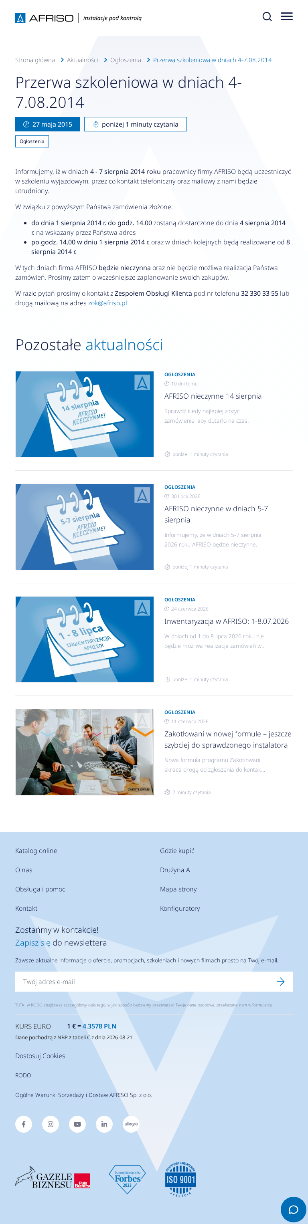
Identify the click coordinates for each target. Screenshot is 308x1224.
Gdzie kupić (177, 850)
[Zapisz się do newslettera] (281, 982)
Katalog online (36, 850)
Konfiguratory (180, 908)
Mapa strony (178, 889)
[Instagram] (50, 1124)
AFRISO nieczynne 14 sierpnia (213, 396)
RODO (23, 1075)
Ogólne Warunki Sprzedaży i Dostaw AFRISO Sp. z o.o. (83, 1095)
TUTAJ (20, 1005)
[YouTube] (77, 1124)
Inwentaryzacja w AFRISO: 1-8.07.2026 (226, 621)
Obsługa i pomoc (40, 889)
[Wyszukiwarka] (267, 18)
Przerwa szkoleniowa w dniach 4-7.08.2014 (212, 60)
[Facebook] (23, 1124)
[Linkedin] (104, 1124)
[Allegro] (131, 1124)
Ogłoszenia (125, 60)
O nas (23, 869)
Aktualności (82, 60)
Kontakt (26, 908)
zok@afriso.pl (107, 302)
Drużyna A (175, 869)
